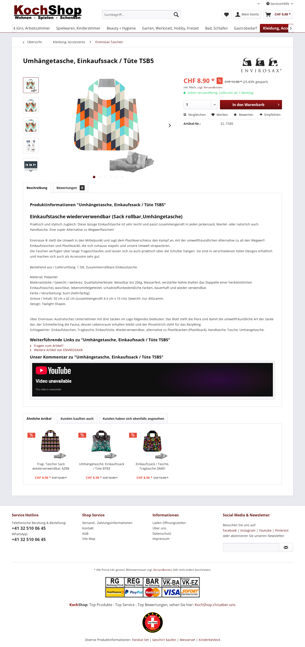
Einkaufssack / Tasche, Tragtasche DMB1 (152, 466)
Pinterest (281, 530)
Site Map (88, 539)
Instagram (247, 530)
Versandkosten (162, 570)
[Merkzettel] (226, 14)
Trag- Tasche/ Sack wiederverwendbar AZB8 (50, 466)
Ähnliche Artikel (39, 418)
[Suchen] (176, 14)
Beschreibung (37, 188)
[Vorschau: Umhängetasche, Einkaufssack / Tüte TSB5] (31, 85)
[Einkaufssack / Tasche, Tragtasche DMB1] (152, 444)
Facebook (230, 530)
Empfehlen (272, 114)
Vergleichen (196, 114)
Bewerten (246, 114)
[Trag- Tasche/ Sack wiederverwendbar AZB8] (51, 444)
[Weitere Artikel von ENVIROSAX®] (261, 65)
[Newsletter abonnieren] (286, 547)
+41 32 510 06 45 (29, 528)
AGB (85, 533)
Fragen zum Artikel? (48, 346)
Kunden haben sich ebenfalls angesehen (133, 418)
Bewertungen (69, 188)
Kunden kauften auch (77, 418)
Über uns (159, 528)
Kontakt (88, 528)
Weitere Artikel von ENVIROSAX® (58, 350)
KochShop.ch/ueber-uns (215, 604)
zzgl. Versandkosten (209, 87)
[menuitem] (141, 14)
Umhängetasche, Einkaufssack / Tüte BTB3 (101, 466)
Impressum (160, 539)
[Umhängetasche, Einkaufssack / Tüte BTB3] (102, 444)
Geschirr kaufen (164, 640)
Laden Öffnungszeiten (169, 523)
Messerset (187, 640)
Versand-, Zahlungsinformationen (107, 523)
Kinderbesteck (209, 640)
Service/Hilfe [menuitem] (279, 4)
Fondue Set (140, 640)
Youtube (265, 530)
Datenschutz (161, 533)
